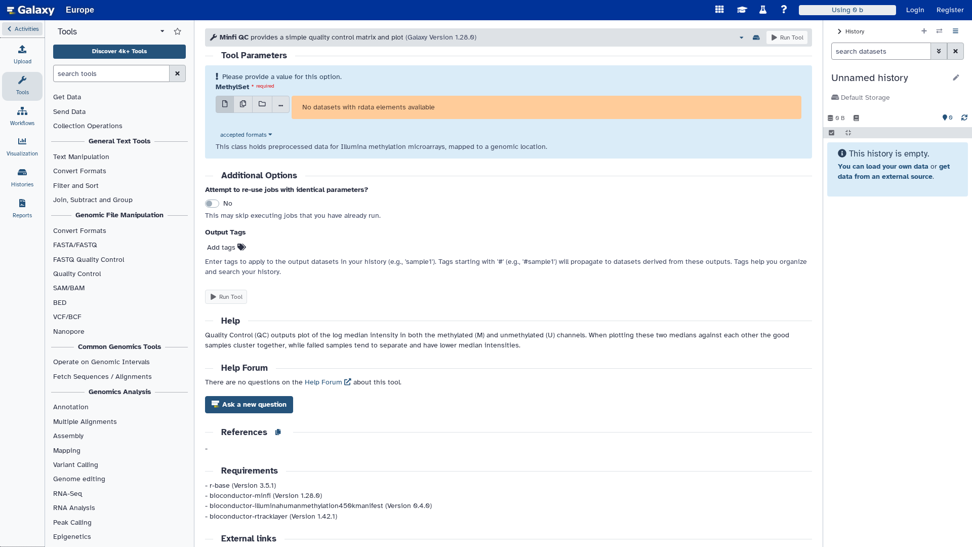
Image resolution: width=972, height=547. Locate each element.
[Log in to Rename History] (956, 78)
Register (950, 10)
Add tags (222, 247)
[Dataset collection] (262, 104)
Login (915, 10)
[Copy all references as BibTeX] (278, 432)
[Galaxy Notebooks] (856, 118)
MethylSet (232, 87)
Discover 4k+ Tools (119, 51)
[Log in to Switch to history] (939, 31)
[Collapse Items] (848, 132)
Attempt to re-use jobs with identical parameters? (287, 189)
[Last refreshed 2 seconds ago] (964, 118)
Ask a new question (253, 404)
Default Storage (864, 97)
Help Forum (324, 382)
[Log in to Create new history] (924, 31)
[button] (22, 28)
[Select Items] (831, 132)
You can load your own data (883, 166)
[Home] (31, 10)
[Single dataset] (225, 104)
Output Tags (225, 232)
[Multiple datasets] (243, 104)
